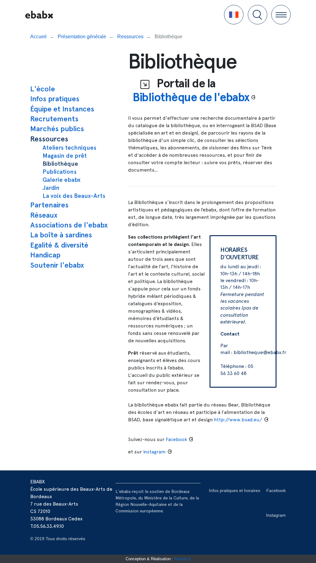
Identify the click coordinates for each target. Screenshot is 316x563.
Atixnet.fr (182, 559)
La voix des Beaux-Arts (74, 195)
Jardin (51, 187)
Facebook (276, 490)
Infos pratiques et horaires (234, 490)
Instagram (276, 515)
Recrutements (54, 118)
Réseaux (43, 215)
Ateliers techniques (69, 147)
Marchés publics (57, 128)
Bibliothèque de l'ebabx (191, 97)
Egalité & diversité (59, 244)
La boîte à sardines (61, 234)
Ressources (49, 138)
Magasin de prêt (65, 155)
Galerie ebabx (62, 179)
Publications (60, 171)
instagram (154, 452)
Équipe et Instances (62, 108)
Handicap (45, 254)
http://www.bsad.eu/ (238, 420)
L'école (42, 88)
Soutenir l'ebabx (57, 265)
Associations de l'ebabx (69, 224)
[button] (233, 14)
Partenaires (49, 204)
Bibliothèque (60, 163)
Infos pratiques (54, 98)
